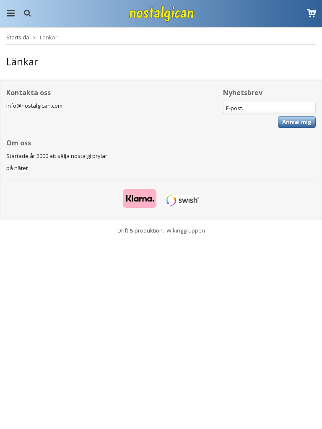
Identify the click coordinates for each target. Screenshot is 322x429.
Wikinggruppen (185, 230)
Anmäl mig (297, 122)
